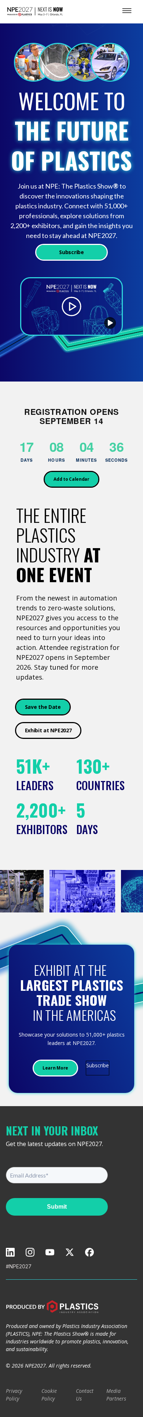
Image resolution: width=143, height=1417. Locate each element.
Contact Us (85, 1394)
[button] (110, 323)
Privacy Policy (14, 1394)
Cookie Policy (49, 1394)
